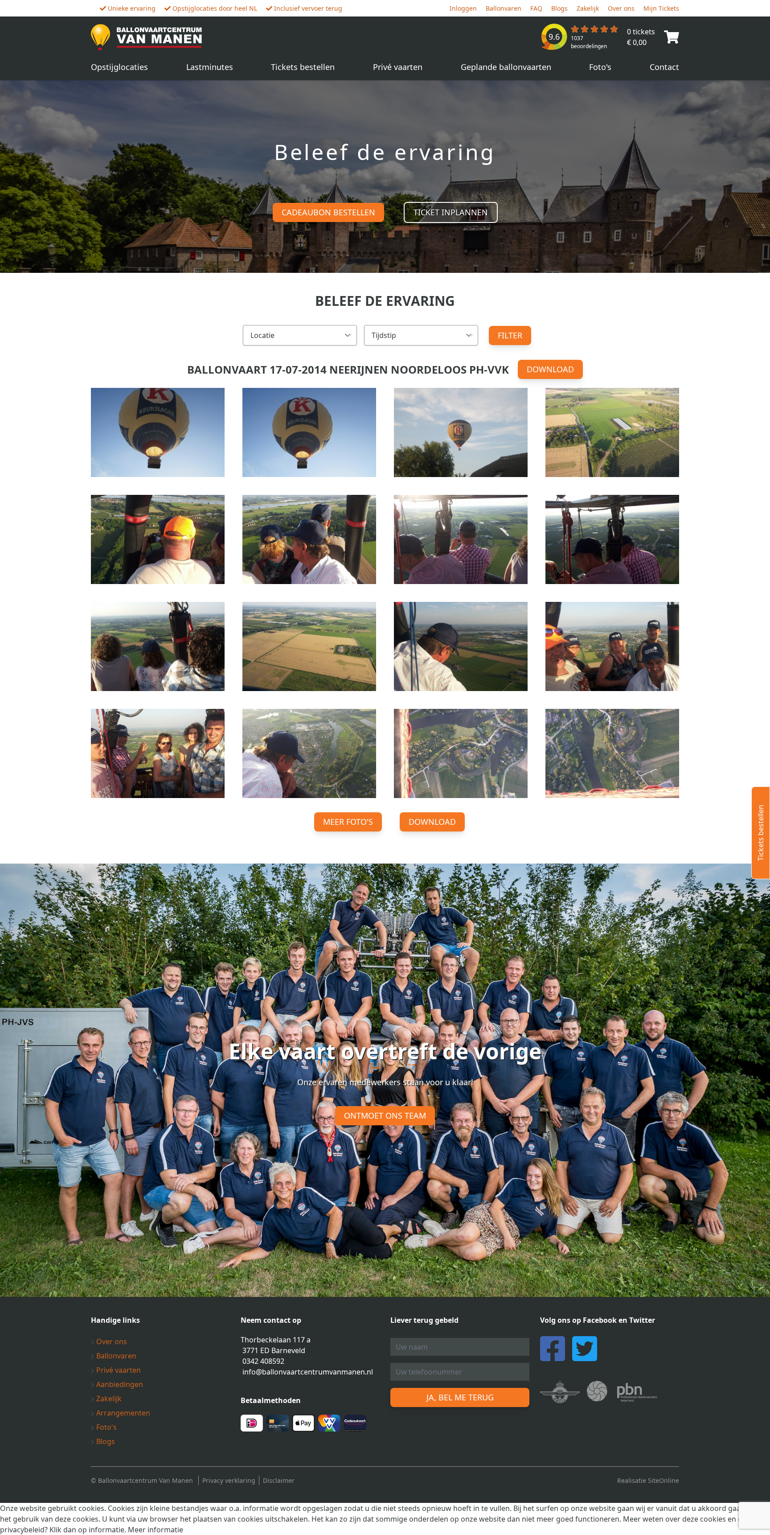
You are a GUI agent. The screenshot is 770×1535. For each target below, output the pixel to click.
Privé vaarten (397, 67)
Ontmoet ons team (385, 1115)
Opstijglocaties (119, 67)
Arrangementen (122, 1413)
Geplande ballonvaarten (506, 67)
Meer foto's (348, 821)
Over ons (621, 8)
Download (550, 369)
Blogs (559, 8)
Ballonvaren (503, 8)
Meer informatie (155, 1530)
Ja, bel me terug (460, 1397)
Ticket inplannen (451, 212)
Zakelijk (588, 8)
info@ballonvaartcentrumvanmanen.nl (307, 1372)
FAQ (536, 8)
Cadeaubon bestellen (328, 212)
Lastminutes (209, 67)
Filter (510, 335)
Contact (664, 67)
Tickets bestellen (303, 67)
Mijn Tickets (661, 8)
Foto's (600, 67)
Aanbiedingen (118, 1384)
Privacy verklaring (228, 1480)
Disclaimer (279, 1480)
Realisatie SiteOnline (648, 1480)
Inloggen (463, 8)
